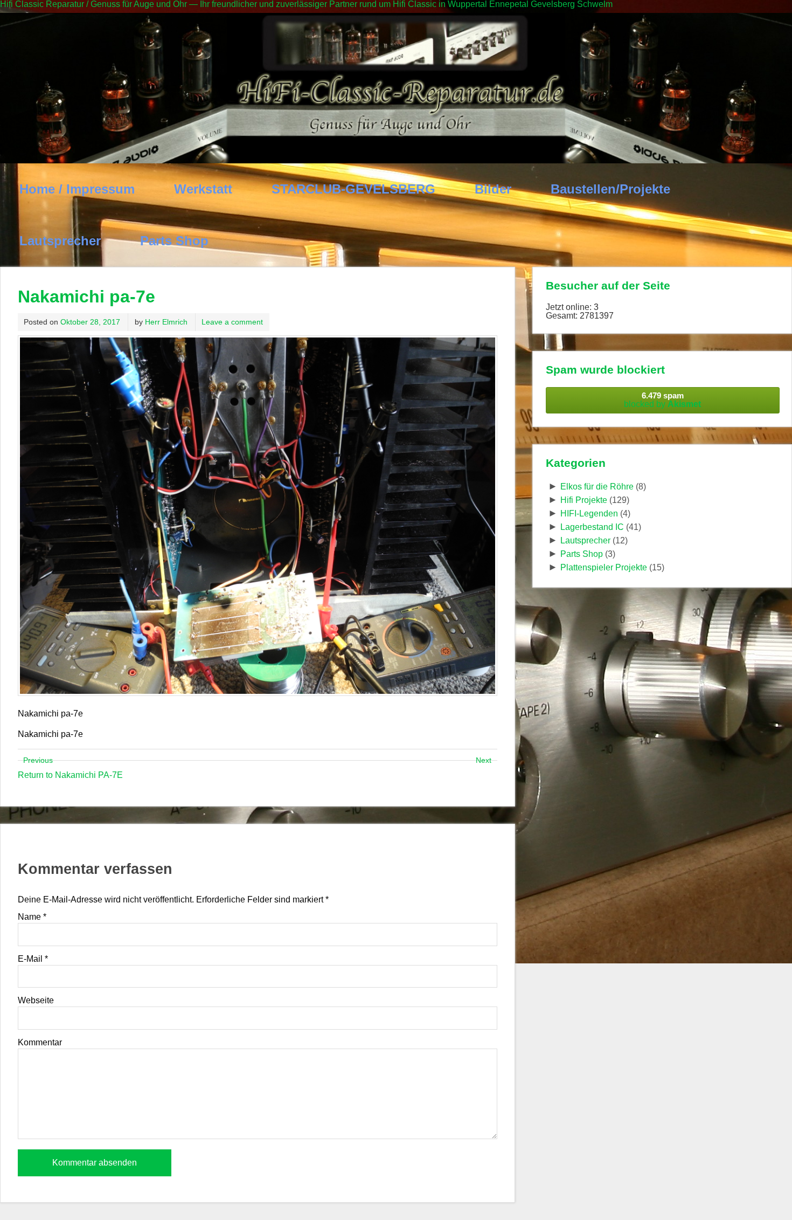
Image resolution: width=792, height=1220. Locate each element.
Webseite (36, 1000)
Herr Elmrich (166, 322)
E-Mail (33, 959)
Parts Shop (174, 240)
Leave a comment (232, 322)
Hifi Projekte (583, 500)
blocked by (662, 400)
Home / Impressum (77, 189)
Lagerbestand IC (592, 527)
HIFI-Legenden (589, 513)
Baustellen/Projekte (610, 189)
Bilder (493, 189)
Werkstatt (203, 189)
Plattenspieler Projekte (603, 567)
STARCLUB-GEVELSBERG (353, 189)
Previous (38, 760)
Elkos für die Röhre (597, 486)
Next (483, 760)
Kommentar (40, 1042)
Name (32, 917)
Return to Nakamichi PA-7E (70, 775)
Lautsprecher (60, 240)
